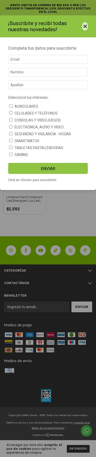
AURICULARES (26, 106)
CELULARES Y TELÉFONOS (36, 113)
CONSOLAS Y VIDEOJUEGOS (38, 120)
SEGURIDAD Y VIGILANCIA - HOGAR (43, 134)
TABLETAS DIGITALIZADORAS (39, 148)
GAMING (21, 155)
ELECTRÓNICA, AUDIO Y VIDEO (39, 127)
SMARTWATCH (27, 141)
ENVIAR (48, 168)
